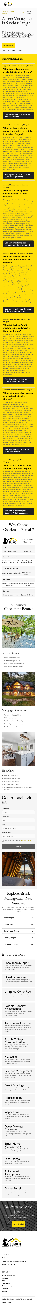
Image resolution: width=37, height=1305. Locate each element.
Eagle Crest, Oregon (11, 931)
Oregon (22, 12)
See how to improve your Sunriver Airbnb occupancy (17, 511)
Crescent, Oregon (11, 944)
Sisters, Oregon (10, 938)
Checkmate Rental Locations (8, 12)
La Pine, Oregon (10, 924)
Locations (5, 1289)
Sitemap (4, 1291)
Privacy (9, 1303)
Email (3, 825)
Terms (4, 1303)
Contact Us (5, 1258)
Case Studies (6, 1283)
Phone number (6, 833)
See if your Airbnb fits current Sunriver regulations (18, 175)
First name (5, 809)
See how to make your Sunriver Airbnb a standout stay (18, 310)
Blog (3, 1281)
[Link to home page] (9, 4)
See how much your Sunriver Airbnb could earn (17, 450)
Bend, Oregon (9, 917)
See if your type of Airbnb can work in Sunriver (17, 115)
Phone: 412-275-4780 (9, 1265)
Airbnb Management (8, 1275)
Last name (5, 817)
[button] (31, 4)
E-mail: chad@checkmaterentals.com (14, 1261)
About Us (5, 1278)
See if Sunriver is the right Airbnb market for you (16, 380)
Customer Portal (7, 1286)
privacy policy (26, 840)
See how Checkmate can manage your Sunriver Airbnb (17, 244)
